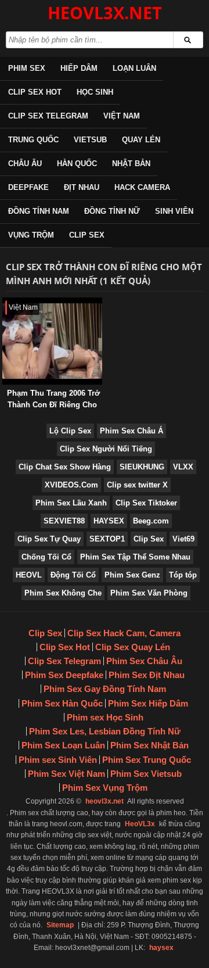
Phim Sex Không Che (63, 593)
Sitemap (60, 925)
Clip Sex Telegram (48, 116)
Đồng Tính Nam (38, 211)
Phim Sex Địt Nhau (147, 675)
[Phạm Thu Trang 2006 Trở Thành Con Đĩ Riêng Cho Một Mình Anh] (4, 303)
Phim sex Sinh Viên (58, 760)
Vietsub (90, 139)
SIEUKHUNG (142, 467)
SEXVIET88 (64, 521)
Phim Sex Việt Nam (66, 774)
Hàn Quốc (77, 163)
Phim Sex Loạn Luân (63, 745)
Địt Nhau (81, 187)
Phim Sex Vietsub (146, 774)
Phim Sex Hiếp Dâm (148, 703)
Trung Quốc (33, 139)
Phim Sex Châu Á (131, 430)
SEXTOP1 (107, 539)
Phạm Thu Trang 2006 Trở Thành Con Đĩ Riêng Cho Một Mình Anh (53, 405)
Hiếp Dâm (79, 68)
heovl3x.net (104, 801)
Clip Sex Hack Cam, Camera (124, 633)
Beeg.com (151, 521)
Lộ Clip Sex (70, 430)
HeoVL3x (140, 824)
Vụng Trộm (31, 235)
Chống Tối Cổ (46, 557)
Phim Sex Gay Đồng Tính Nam (105, 689)
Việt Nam (121, 116)
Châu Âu (25, 163)
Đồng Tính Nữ (112, 211)
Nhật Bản (131, 163)
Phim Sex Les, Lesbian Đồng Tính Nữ (105, 731)
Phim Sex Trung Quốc (146, 760)
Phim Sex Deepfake (64, 675)
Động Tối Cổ (73, 575)
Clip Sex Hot (35, 92)
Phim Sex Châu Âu (144, 661)
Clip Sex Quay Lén (132, 647)
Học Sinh (95, 92)
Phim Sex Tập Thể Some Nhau (135, 557)
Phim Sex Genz (132, 575)
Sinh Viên (174, 211)
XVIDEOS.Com (71, 485)
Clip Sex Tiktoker (146, 503)
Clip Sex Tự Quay (49, 539)
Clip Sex (87, 235)
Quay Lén (141, 139)
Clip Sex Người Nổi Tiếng (106, 448)
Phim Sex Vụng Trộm (104, 788)
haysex (161, 948)
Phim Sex (26, 68)
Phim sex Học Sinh (105, 717)
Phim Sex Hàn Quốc (62, 703)
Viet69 (183, 539)
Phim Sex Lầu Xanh (71, 503)
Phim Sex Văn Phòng (149, 593)
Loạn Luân (134, 68)
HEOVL (29, 575)
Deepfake (28, 187)
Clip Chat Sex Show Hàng (65, 467)
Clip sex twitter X (137, 485)
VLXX (183, 467)
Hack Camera (142, 187)
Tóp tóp (183, 575)
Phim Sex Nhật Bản (149, 745)
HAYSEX (108, 521)
